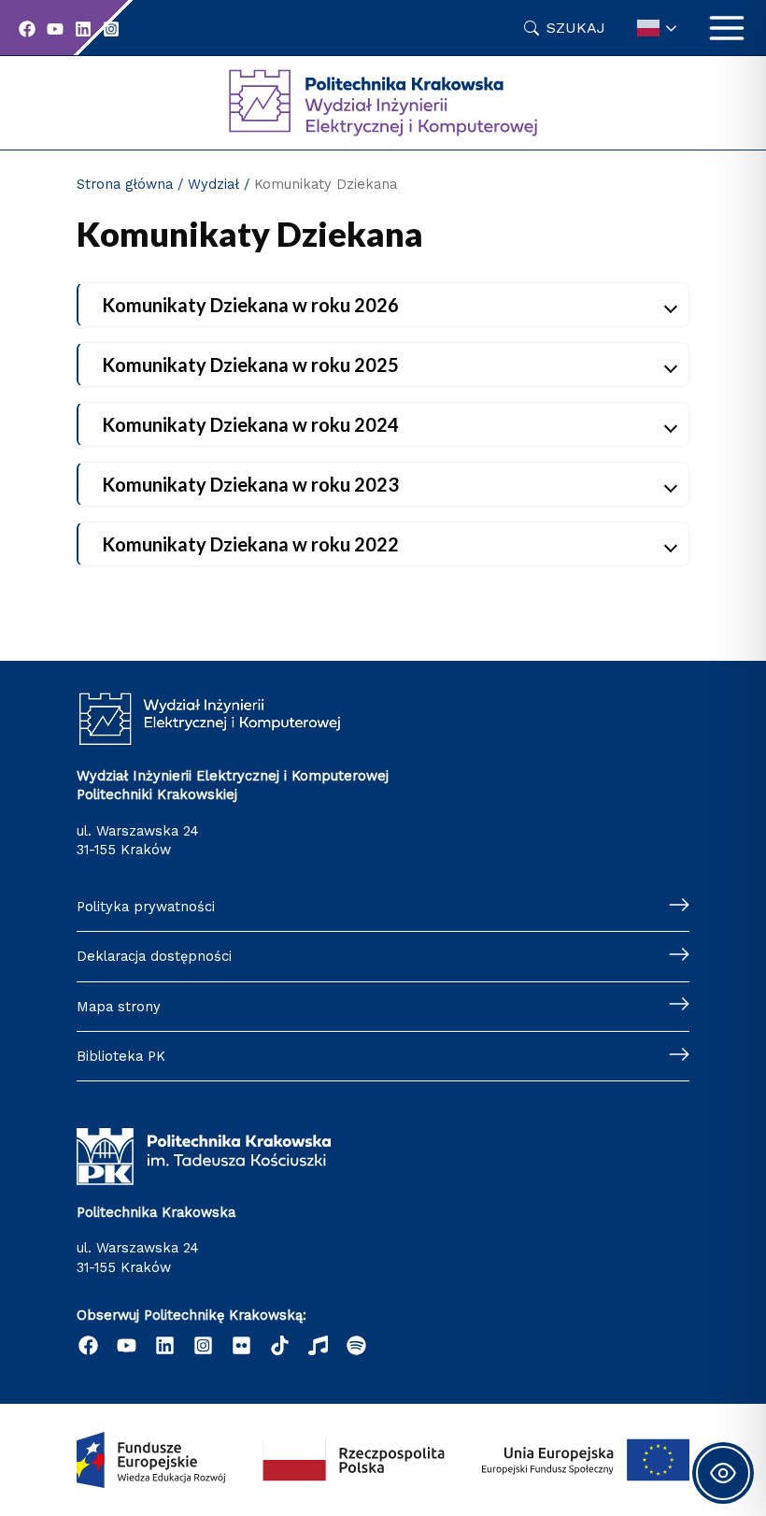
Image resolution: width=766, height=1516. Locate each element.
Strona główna (125, 184)
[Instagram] (111, 29)
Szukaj (575, 27)
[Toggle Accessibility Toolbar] (723, 1473)
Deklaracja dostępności (154, 956)
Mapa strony (119, 1006)
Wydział (213, 184)
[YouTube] (55, 29)
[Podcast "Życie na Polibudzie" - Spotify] (356, 1345)
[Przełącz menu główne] (726, 28)
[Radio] (318, 1345)
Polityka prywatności (146, 906)
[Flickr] (241, 1345)
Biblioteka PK (121, 1056)
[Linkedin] (83, 29)
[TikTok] (279, 1345)
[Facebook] (27, 29)
